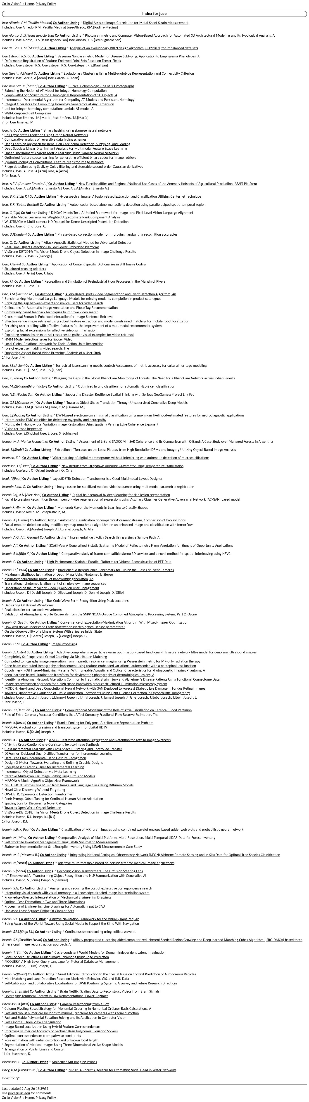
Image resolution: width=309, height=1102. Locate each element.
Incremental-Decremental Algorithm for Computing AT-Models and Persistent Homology (69, 100)
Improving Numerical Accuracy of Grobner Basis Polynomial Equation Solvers (61, 1031)
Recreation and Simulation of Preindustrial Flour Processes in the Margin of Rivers (105, 282)
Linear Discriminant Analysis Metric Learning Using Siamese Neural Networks (62, 153)
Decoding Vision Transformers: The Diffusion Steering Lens (100, 871)
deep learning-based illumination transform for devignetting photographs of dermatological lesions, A (79, 675)
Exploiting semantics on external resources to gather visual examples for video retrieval (69, 335)
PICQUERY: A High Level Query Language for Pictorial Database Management (62, 962)
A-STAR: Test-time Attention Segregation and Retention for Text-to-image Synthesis (110, 740)
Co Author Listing (66, 23)
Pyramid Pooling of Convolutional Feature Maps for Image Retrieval (54, 162)
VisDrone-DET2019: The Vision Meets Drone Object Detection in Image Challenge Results (70, 252)
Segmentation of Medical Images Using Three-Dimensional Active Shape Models (64, 1045)
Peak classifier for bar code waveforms (33, 610)
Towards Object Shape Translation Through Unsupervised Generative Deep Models (127, 403)
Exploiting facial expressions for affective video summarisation (50, 330)
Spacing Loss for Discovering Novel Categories (38, 803)
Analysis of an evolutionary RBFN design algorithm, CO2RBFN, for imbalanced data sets (134, 48)
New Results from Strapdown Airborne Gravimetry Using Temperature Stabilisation (122, 466)
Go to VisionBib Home (18, 4)
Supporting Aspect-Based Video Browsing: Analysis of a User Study (53, 353)
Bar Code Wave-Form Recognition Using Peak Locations (87, 601)
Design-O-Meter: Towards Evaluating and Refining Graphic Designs (54, 763)
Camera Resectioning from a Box (84, 1004)
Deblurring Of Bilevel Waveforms (29, 605)
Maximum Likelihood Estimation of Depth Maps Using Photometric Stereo (59, 575)
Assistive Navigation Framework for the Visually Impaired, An (94, 919)
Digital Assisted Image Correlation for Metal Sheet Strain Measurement (135, 23)
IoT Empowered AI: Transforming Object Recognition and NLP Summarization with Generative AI (75, 876)
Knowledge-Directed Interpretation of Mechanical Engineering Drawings (58, 897)
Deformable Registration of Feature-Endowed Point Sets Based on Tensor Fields (63, 61)
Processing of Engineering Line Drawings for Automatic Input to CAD (55, 906)
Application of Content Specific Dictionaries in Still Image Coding (99, 264)
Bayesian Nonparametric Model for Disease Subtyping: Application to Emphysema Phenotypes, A (129, 56)
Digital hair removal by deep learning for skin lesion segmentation (121, 495)
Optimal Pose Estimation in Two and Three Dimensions (45, 902)
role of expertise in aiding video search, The (37, 348)
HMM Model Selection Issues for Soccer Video (38, 339)
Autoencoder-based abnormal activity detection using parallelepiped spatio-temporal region (137, 205)
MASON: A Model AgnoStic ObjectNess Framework (42, 781)
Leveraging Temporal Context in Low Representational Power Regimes (56, 996)
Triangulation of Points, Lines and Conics (34, 1049)
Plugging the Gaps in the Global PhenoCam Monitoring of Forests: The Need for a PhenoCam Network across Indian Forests (144, 378)
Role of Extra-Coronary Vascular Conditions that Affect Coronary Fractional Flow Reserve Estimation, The (81, 715)
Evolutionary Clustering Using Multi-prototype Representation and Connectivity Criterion (129, 74)
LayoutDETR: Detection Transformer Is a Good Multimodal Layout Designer (107, 479)
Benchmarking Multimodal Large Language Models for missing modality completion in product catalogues (83, 299)
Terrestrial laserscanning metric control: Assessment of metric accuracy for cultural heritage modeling (131, 366)
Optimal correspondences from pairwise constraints (43, 1036)
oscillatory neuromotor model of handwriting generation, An (49, 579)
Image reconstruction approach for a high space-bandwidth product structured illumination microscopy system (86, 684)
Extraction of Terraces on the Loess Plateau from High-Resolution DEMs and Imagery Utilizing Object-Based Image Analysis (145, 450)
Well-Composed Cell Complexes (28, 113)
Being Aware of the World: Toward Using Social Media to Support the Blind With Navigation (72, 924)
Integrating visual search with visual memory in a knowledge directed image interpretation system (77, 893)
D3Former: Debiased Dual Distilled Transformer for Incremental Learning (58, 754)
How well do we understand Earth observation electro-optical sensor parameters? (65, 627)
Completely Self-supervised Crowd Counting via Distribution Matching (56, 657)
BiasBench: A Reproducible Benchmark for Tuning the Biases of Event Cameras (116, 570)
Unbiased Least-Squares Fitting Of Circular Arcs (39, 911)
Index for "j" (10, 1078)
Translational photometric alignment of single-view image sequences (55, 584)
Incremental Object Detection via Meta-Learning (40, 772)
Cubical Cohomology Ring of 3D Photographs (101, 86)
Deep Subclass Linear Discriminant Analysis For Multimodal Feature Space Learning (66, 149)
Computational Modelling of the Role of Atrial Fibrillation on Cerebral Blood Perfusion (128, 710)
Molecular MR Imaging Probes (74, 1062)
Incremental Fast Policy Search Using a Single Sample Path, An (115, 537)
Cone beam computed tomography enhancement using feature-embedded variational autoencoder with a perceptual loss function (100, 666)
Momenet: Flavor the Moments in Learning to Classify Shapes (102, 508)
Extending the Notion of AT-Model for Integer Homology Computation (56, 91)
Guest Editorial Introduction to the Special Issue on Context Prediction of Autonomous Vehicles (127, 974)
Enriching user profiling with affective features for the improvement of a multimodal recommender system (83, 326)
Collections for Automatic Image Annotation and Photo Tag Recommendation (61, 308)
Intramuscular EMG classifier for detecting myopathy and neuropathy (55, 420)
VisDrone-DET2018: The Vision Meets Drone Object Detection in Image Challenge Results (70, 812)
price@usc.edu (19, 1093)
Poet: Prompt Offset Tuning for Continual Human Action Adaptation (54, 799)
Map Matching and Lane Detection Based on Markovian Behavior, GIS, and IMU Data (67, 979)
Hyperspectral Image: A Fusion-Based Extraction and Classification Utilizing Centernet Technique (130, 197)
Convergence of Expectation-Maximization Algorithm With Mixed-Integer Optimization (124, 622)
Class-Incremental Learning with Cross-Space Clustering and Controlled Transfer (63, 749)
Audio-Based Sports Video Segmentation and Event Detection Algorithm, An (120, 294)
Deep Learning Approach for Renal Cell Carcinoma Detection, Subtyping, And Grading (67, 144)
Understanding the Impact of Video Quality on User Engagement (52, 588)
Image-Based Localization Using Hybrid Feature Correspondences (52, 1027)
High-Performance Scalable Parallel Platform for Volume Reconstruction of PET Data (109, 562)
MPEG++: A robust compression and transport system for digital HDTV (56, 727)
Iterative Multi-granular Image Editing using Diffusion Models (50, 776)
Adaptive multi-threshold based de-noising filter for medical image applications (116, 863)
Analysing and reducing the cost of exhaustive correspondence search (101, 888)
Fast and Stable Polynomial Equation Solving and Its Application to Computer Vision (65, 1018)
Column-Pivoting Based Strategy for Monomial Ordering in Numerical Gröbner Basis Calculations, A (78, 1009)
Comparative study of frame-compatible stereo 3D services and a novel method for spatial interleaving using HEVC (146, 554)
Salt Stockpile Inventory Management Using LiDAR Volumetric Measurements (61, 842)
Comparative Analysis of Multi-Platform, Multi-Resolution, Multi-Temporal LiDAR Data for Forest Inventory (136, 838)
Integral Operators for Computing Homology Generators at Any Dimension (59, 104)
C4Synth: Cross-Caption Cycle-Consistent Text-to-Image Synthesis (52, 745)
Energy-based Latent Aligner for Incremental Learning (44, 767)
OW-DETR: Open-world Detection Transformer (39, 794)
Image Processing (64, 644)
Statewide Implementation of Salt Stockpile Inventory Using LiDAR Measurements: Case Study (73, 847)
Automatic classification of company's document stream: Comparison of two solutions (122, 520)
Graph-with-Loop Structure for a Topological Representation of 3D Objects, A (61, 95)
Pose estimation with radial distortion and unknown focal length (51, 1040)
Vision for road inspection (23, 429)
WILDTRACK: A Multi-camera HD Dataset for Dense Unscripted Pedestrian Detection (66, 222)
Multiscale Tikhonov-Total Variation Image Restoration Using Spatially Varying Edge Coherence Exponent (81, 424)
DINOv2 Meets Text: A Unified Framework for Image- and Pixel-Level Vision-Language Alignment (122, 213)
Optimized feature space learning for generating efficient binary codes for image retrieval (71, 158)
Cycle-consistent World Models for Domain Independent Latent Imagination (110, 953)
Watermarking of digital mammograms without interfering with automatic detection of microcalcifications (130, 458)
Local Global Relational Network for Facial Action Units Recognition (54, 344)
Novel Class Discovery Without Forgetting (35, 790)
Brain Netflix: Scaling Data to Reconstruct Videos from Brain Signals (109, 991)
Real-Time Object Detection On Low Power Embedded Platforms (52, 247)
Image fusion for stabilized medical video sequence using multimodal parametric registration (125, 487)
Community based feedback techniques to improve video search (51, 312)
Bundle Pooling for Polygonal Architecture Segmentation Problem (105, 723)
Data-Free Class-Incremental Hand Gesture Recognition (45, 758)
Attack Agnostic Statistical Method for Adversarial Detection (88, 243)
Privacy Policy (46, 4)
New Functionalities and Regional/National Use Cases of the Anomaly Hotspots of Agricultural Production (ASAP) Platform (167, 184)
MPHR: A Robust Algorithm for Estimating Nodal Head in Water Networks (122, 1070)
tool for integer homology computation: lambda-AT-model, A (49, 109)
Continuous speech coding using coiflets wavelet (100, 932)
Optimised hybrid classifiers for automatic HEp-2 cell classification (126, 386)
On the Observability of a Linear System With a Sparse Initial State (53, 632)
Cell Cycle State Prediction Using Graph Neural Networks (46, 135)
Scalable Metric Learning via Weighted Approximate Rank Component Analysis (62, 217)
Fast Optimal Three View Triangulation (33, 1022)
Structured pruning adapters (25, 269)
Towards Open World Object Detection (33, 808)
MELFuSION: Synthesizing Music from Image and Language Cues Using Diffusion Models (69, 785)
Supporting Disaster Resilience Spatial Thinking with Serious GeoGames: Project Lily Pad (129, 395)
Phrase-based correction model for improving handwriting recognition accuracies (117, 234)
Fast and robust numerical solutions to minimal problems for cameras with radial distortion (72, 1013)
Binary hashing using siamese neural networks (78, 130)
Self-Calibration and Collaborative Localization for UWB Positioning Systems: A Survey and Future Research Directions (91, 983)
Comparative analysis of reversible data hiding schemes (45, 140)
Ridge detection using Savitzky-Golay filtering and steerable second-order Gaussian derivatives (74, 167)
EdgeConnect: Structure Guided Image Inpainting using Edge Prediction (57, 957)
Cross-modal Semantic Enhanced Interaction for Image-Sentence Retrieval (59, 317)
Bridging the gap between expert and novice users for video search (54, 303)
